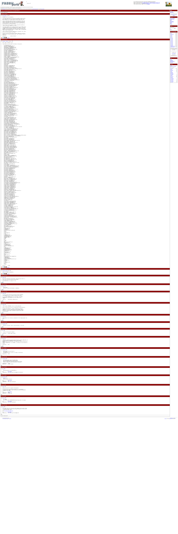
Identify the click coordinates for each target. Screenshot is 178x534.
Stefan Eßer (4, 15)
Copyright (165, 418)
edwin (4, 386)
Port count (172, 68)
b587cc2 (8, 267)
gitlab (171, 33)
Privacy (171, 22)
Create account (172, 12)
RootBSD (174, 15)
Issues (171, 19)
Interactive (172, 77)
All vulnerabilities (174, 53)
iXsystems (7, 418)
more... (171, 29)
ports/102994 (10, 401)
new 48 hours (172, 79)
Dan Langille (170, 418)
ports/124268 (10, 380)
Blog (170, 23)
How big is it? (172, 21)
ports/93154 (9, 412)
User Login (171, 11)
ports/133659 (10, 371)
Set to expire (172, 76)
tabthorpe (4, 358)
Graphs (171, 65)
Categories (171, 60)
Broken (171, 69)
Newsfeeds (171, 62)
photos (148, 3)
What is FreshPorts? (172, 18)
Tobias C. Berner (5, 41)
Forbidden (172, 72)
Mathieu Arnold (5, 270)
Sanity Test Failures (172, 61)
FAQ (171, 20)
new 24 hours (172, 78)
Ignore (171, 71)
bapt (3, 316)
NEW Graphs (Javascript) (173, 66)
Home (171, 59)
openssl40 (172, 44)
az (3, 330)
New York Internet (4, 418)
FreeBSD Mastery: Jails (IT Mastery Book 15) (151, 2)
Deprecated (172, 70)
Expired (171, 75)
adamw (4, 277)
